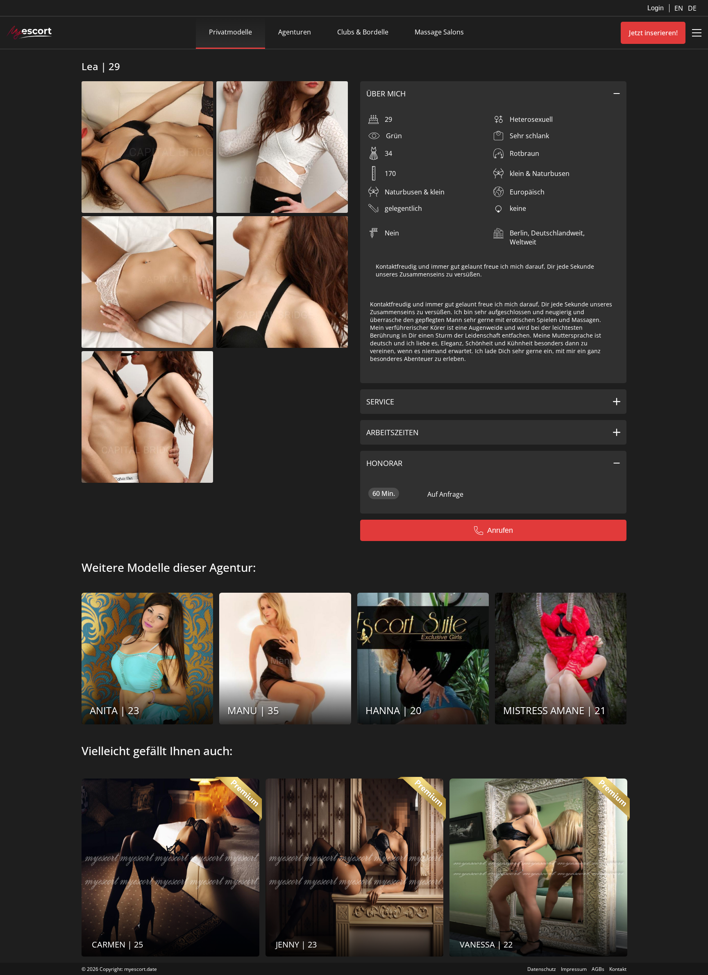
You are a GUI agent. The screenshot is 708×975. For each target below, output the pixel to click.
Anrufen (500, 530)
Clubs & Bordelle (362, 32)
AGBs (598, 969)
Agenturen (294, 32)
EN (679, 8)
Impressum (574, 969)
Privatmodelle (230, 32)
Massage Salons (439, 32)
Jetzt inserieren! (653, 32)
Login (655, 8)
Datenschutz (541, 969)
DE (692, 8)
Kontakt (617, 969)
